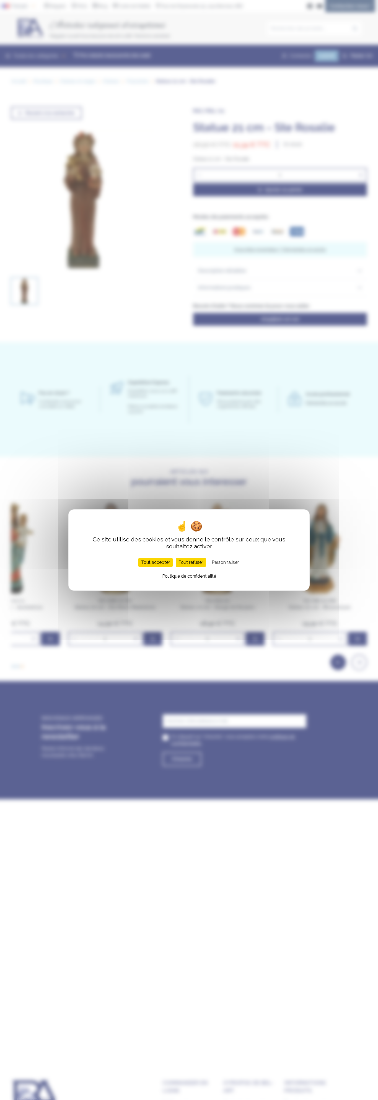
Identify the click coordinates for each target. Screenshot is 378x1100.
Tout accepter (155, 562)
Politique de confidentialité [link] (189, 576)
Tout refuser (190, 562)
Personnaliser (225, 562)
